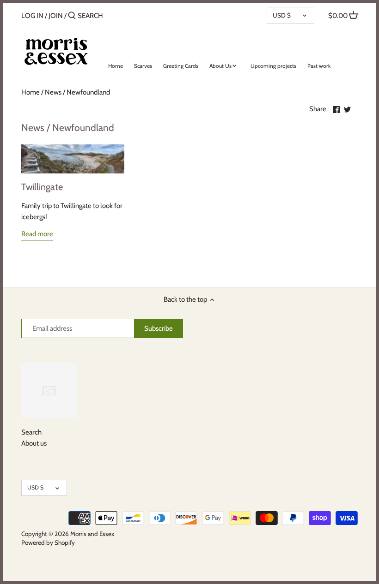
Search (31, 432)
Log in (32, 16)
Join (56, 16)
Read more (37, 234)
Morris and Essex (92, 533)
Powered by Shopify (48, 542)
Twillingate (42, 186)
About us (34, 443)
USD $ (282, 15)
